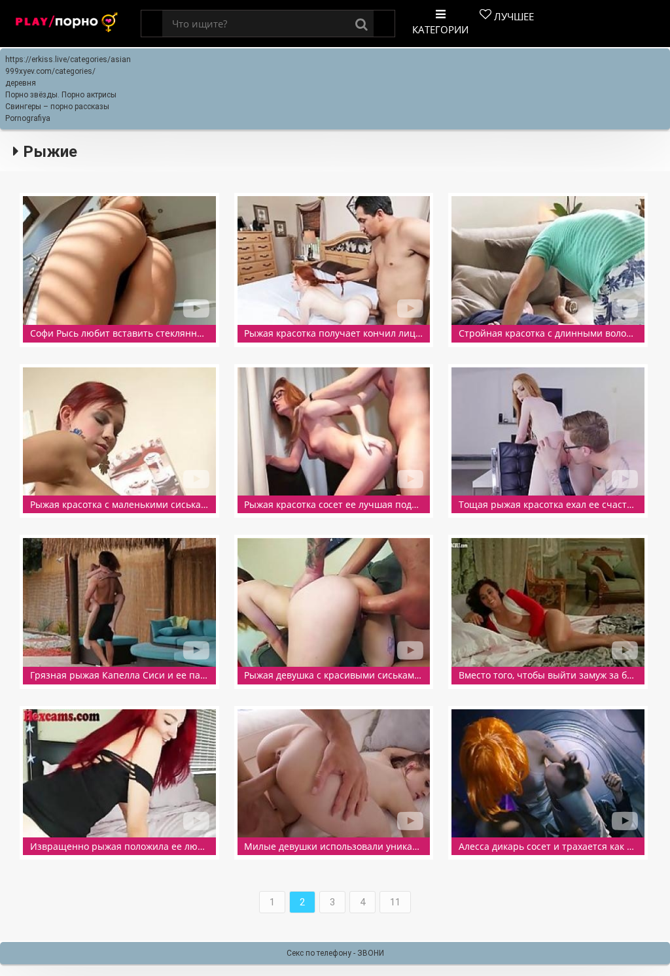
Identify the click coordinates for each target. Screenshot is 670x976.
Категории (440, 29)
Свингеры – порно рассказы (57, 106)
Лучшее (512, 16)
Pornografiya (27, 118)
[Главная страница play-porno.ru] (67, 24)
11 (395, 902)
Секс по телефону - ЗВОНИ (335, 953)
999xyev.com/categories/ (50, 71)
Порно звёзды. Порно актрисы (60, 94)
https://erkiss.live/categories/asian (68, 59)
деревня (20, 83)
